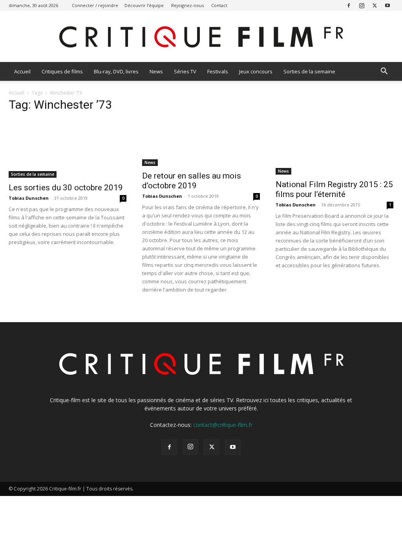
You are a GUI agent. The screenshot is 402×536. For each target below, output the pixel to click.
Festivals (217, 71)
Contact (219, 5)
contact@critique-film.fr (222, 424)
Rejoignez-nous (187, 5)
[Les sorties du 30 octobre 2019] (67, 149)
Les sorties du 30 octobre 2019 (66, 187)
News (156, 71)
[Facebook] (348, 5)
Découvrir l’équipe (144, 5)
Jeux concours (255, 71)
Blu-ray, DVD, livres (116, 71)
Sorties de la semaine (309, 71)
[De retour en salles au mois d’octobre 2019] (201, 143)
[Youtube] (387, 5)
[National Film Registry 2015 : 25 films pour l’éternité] (334, 147)
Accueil (22, 71)
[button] (384, 72)
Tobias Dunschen (29, 198)
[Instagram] (361, 5)
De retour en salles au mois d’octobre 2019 (191, 180)
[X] (374, 5)
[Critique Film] (201, 37)
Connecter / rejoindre (95, 5)
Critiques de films (62, 71)
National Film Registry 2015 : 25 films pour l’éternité (334, 189)
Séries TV (185, 71)
